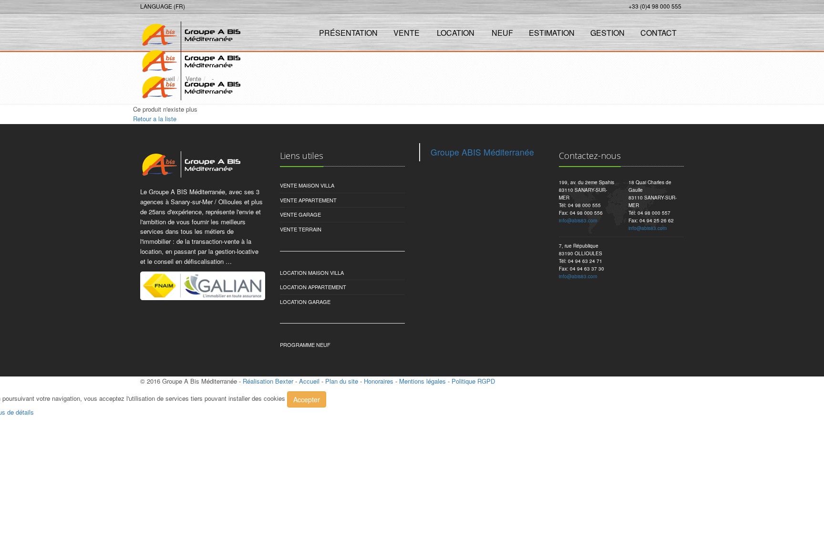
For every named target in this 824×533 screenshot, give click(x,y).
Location (455, 32)
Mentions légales (422, 381)
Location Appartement (313, 287)
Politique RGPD (473, 381)
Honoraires (378, 381)
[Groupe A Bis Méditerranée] (189, 32)
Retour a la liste (154, 118)
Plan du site (341, 381)
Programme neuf (305, 344)
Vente (406, 32)
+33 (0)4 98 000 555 (654, 6)
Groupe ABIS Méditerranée (482, 152)
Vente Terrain (300, 229)
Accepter (306, 399)
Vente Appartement (308, 200)
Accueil (309, 381)
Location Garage (305, 301)
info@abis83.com (578, 220)
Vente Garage (300, 214)
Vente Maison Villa (307, 185)
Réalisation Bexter (268, 381)
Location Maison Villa (312, 272)
